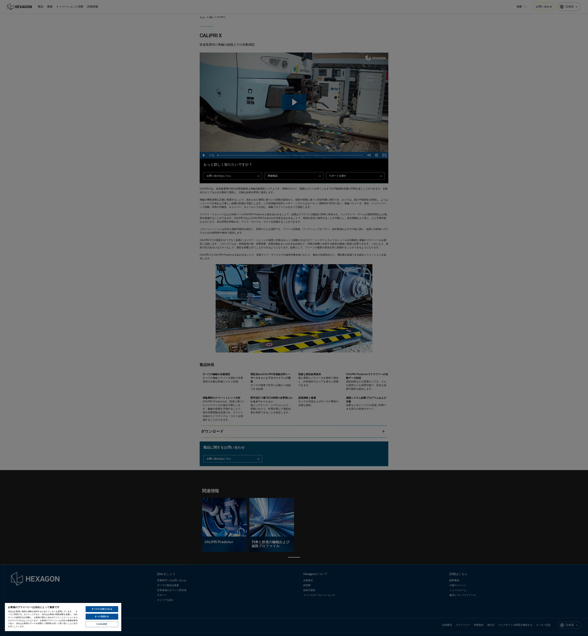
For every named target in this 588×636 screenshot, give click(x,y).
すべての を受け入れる (102, 609)
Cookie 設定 (101, 624)
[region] (63, 617)
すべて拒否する (102, 617)
